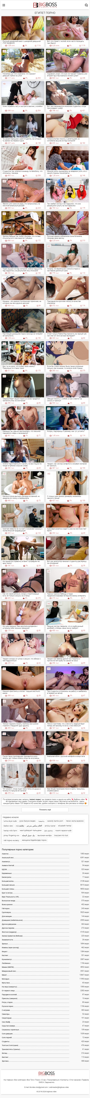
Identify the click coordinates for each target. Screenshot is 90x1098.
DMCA (41, 1082)
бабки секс (8, 826)
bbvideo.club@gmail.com (39, 1087)
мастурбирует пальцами (30, 830)
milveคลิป (20, 826)
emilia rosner (50, 826)
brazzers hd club (61, 835)
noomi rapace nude (63, 830)
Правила (85, 1080)
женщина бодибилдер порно (34, 840)
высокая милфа (45, 835)
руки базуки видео (27, 821)
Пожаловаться (53, 1080)
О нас (43, 1080)
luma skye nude (10, 821)
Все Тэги (30, 1080)
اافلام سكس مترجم (34, 826)
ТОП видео (24, 803)
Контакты (64, 1080)
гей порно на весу (11, 840)
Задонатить (49, 1082)
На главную (8, 1080)
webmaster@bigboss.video (59, 1087)
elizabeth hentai (64, 826)
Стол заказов (75, 1080)
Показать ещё (45, 810)
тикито (41, 821)
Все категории (20, 1080)
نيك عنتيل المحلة (28, 835)
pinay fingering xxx (11, 835)
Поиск (37, 1080)
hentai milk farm (10, 831)
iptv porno (48, 831)
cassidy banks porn (55, 821)
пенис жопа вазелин (75, 821)
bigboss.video (51, 1092)
